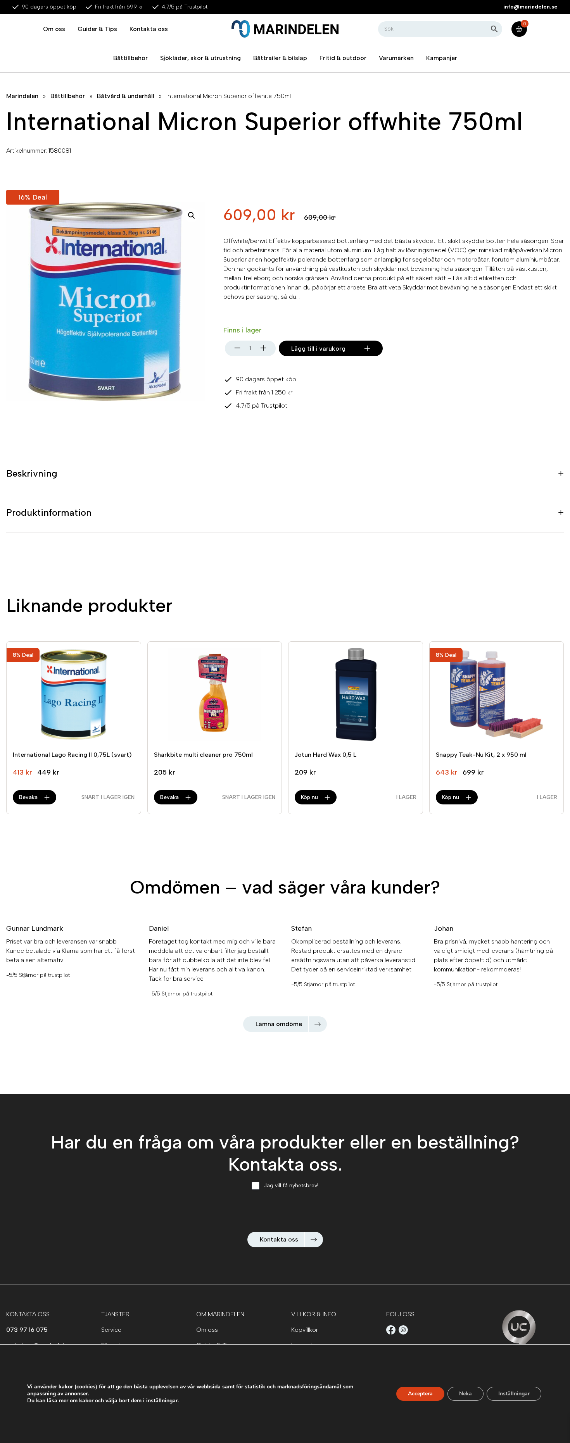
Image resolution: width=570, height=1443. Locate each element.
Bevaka (28, 797)
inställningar (162, 1400)
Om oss (54, 29)
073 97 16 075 (27, 1329)
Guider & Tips (97, 29)
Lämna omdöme (279, 1024)
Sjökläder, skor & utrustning (200, 58)
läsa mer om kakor (70, 1400)
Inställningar (514, 1393)
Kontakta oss (149, 29)
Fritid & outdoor (343, 58)
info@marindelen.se (530, 6)
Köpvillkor (304, 1329)
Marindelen (22, 96)
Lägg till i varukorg (318, 348)
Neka (465, 1393)
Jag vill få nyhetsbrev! (291, 1185)
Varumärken (396, 58)
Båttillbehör (130, 58)
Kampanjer (441, 58)
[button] (192, 215)
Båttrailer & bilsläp (280, 58)
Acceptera (420, 1393)
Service (111, 1329)
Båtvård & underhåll (125, 96)
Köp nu (309, 797)
